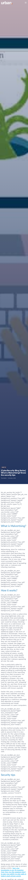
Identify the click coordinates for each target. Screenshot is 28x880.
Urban (6, 2)
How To (4, 467)
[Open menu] (25, 2)
